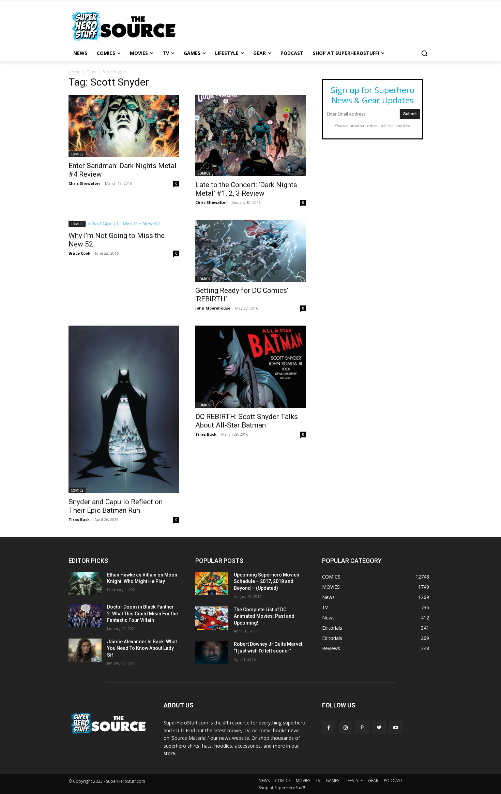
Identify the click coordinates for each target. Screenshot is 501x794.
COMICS (77, 154)
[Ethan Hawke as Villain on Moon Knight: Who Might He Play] (85, 583)
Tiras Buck (79, 519)
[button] (424, 53)
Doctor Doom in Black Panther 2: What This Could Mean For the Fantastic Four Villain (142, 613)
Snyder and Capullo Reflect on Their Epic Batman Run (116, 506)
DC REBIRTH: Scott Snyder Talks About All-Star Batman (246, 421)
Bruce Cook (79, 253)
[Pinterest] (362, 727)
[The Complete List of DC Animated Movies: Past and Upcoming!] (211, 618)
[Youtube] (396, 727)
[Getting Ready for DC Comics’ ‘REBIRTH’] (250, 251)
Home (74, 72)
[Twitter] (379, 727)
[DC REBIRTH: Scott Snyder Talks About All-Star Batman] (250, 367)
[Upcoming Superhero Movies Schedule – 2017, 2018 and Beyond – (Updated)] (211, 583)
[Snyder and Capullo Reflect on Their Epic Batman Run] (124, 409)
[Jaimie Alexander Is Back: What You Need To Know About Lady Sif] (85, 650)
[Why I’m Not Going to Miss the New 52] (124, 223)
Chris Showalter (84, 183)
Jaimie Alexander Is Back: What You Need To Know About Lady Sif (142, 648)
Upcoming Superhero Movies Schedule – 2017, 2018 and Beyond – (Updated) (266, 581)
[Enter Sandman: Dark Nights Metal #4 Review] (124, 126)
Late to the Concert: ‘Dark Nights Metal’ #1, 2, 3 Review (246, 189)
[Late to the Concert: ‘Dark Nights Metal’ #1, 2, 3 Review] (250, 135)
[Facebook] (328, 727)
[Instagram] (345, 727)
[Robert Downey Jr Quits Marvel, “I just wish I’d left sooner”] (211, 652)
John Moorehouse (212, 308)
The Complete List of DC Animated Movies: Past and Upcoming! (264, 616)
